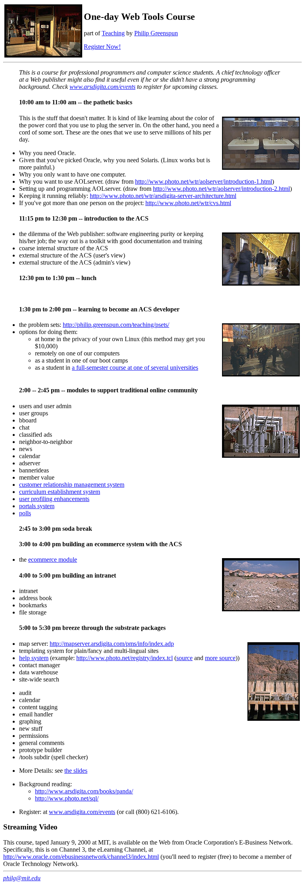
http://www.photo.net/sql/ (66, 798)
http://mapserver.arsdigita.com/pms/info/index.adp (112, 643)
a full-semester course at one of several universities (135, 367)
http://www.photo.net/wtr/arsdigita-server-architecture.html (163, 195)
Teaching (113, 33)
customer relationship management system (71, 484)
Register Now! (102, 46)
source (184, 658)
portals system (36, 506)
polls (25, 513)
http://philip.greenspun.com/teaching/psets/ (116, 324)
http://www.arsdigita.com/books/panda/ (84, 791)
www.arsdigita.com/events (102, 86)
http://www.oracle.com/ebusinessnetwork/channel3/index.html (81, 856)
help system (33, 658)
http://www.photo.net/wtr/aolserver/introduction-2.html (221, 188)
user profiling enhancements (54, 498)
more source (220, 658)
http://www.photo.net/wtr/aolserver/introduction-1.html (203, 181)
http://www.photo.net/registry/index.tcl (124, 658)
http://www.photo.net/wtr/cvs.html (188, 203)
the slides (75, 770)
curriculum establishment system (59, 491)
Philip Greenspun (156, 33)
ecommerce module (52, 559)
